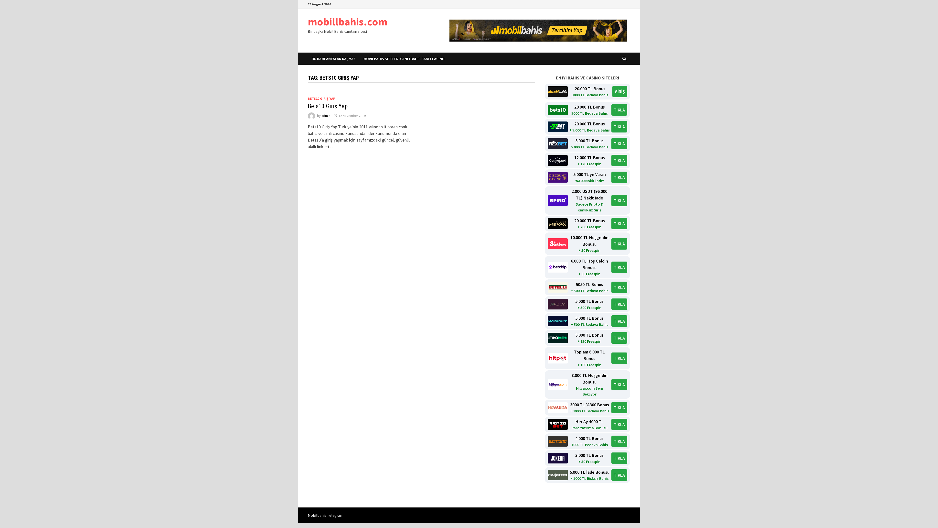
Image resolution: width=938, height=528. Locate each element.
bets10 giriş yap (321, 98)
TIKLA (619, 110)
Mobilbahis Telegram (325, 515)
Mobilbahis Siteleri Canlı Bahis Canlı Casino (404, 58)
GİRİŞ (620, 91)
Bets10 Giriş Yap (328, 106)
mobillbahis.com (347, 21)
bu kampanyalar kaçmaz (334, 58)
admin (325, 115)
